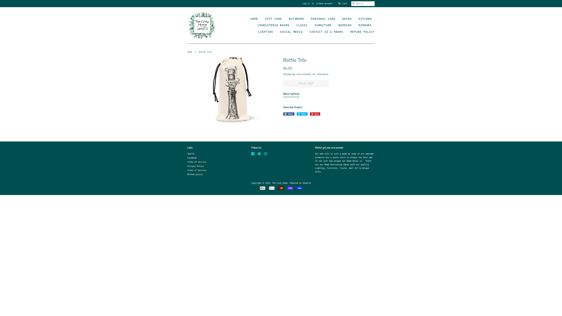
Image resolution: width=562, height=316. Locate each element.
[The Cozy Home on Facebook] (253, 154)
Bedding (345, 25)
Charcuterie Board (273, 25)
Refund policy (195, 174)
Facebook (192, 158)
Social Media (291, 31)
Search (190, 154)
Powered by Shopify (300, 183)
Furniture (323, 25)
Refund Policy (362, 31)
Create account (324, 3)
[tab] (291, 94)
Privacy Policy (195, 166)
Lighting (265, 31)
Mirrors (365, 25)
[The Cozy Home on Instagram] (265, 154)
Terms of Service (196, 162)
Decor (347, 18)
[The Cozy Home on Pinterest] (259, 154)
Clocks (302, 25)
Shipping (289, 74)
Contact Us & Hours (326, 31)
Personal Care (323, 18)
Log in (306, 3)
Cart (344, 3)
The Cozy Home (279, 183)
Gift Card (273, 18)
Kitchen (365, 18)
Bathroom (296, 18)
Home (254, 18)
